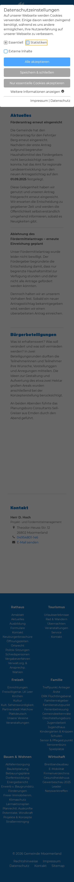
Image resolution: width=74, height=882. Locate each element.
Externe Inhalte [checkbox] (20, 51)
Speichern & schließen (37, 72)
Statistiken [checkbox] (39, 42)
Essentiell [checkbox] (16, 42)
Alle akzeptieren (37, 62)
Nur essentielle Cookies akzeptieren (37, 83)
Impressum (39, 101)
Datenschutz (60, 101)
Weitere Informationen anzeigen (35, 92)
